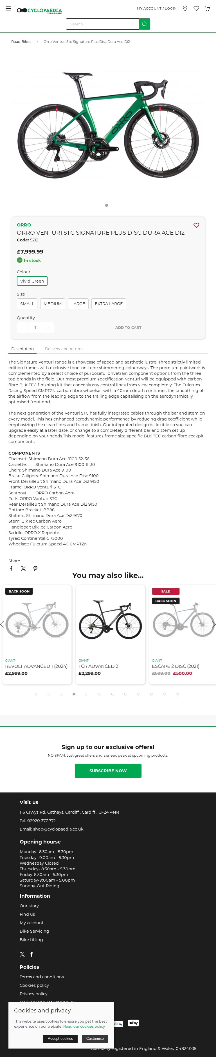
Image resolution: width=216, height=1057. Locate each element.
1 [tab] (108, 207)
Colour (23, 271)
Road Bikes (21, 41)
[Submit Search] (144, 24)
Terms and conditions (42, 976)
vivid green (32, 281)
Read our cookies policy (84, 1026)
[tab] (35, 694)
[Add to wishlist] (61, 593)
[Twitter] (22, 953)
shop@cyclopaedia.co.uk (58, 829)
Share (14, 560)
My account (32, 922)
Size (21, 294)
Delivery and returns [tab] (64, 349)
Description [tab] (22, 349)
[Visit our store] (185, 8)
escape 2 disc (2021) (173, 666)
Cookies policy (34, 985)
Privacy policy (34, 993)
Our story (29, 905)
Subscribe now (108, 770)
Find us (27, 914)
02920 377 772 (41, 820)
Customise (95, 1038)
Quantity (26, 317)
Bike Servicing (34, 931)
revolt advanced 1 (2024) (34, 666)
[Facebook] (31, 954)
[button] (8, 8)
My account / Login (157, 8)
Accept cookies (60, 1038)
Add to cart (128, 327)
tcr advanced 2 (96, 666)
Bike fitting (31, 939)
